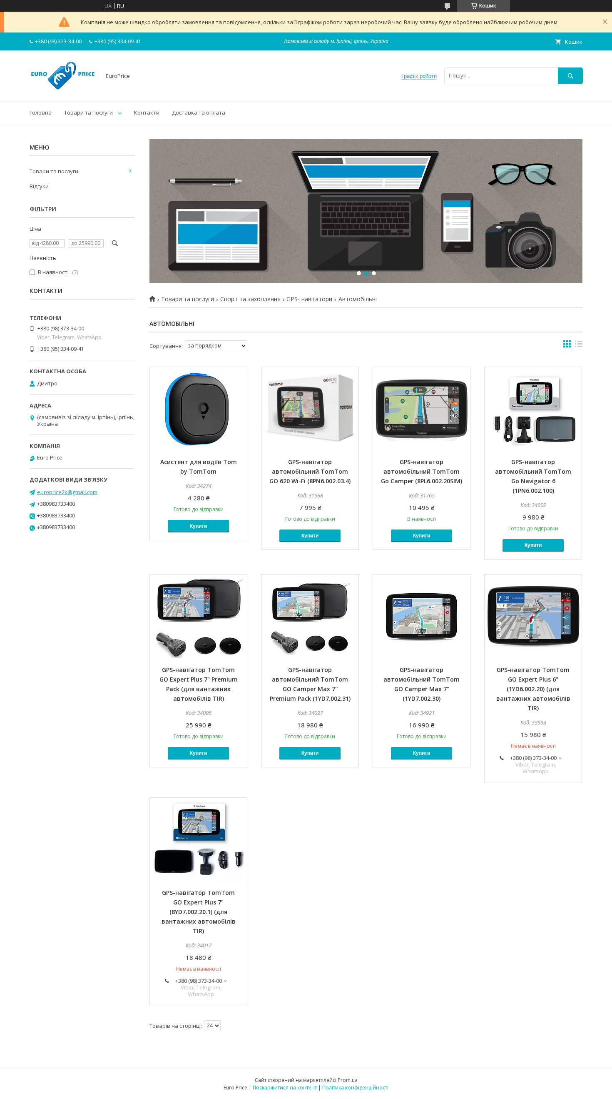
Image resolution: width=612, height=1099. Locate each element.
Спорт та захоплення (250, 299)
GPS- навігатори (309, 299)
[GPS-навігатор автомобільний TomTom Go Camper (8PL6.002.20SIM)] (421, 408)
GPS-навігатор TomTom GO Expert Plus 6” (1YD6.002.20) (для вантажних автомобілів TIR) (533, 689)
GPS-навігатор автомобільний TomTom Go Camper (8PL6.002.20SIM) (421, 471)
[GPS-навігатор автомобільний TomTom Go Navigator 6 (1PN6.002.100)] (533, 408)
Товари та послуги (88, 112)
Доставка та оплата (198, 112)
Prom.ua (348, 1080)
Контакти (146, 112)
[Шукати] (570, 75)
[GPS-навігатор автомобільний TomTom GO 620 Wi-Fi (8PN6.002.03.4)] (309, 408)
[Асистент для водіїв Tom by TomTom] (198, 408)
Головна (41, 112)
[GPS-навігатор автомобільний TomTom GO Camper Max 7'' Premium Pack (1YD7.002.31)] (309, 616)
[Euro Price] (63, 91)
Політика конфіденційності (355, 1087)
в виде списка (578, 346)
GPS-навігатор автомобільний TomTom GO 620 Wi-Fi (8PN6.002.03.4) (310, 471)
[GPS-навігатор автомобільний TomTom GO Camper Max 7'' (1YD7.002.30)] (421, 616)
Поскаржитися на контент (285, 1087)
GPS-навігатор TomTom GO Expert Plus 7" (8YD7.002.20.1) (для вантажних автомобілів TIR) (199, 912)
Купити (198, 526)
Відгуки (39, 186)
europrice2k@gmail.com (67, 492)
